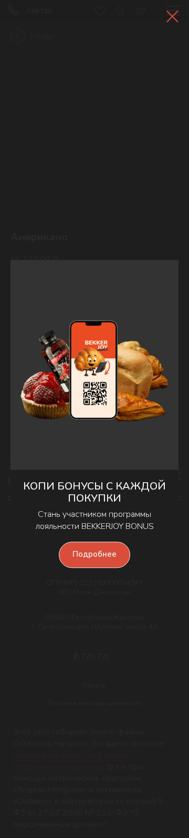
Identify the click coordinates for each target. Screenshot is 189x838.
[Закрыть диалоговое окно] (172, 16)
